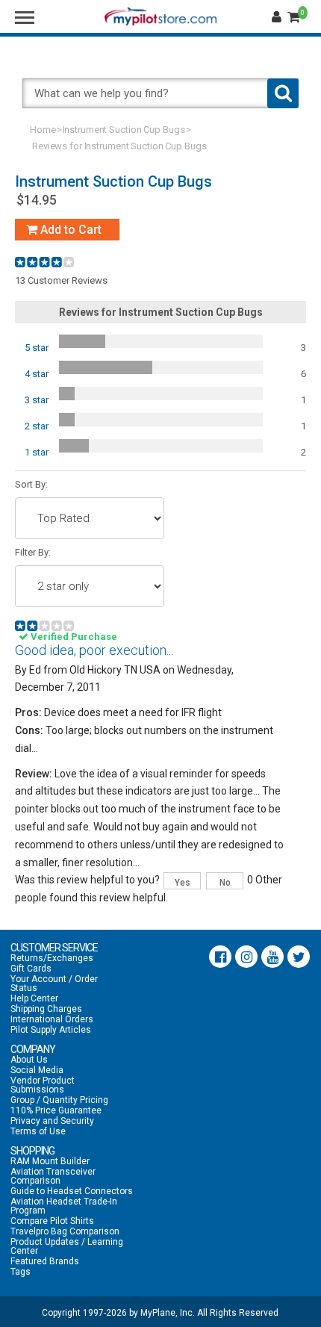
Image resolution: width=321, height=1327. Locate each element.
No (225, 882)
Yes (182, 882)
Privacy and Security (52, 1120)
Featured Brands (44, 1261)
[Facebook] (220, 956)
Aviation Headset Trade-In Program (63, 1206)
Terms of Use (38, 1131)
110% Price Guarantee (56, 1110)
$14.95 (36, 200)
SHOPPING (32, 1151)
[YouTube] (272, 956)
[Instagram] (246, 956)
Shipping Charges (46, 1008)
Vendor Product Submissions (42, 1085)
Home (43, 129)
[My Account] (278, 17)
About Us (29, 1059)
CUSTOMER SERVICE (54, 948)
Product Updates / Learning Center (66, 1246)
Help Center (34, 998)
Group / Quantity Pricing (59, 1100)
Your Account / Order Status (54, 983)
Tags (20, 1271)
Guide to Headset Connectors (71, 1191)
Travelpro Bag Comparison (64, 1231)
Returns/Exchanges (51, 958)
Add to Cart (69, 230)
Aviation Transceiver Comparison (53, 1176)
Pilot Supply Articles (50, 1029)
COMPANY (32, 1049)
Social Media (36, 1070)
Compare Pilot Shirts (52, 1220)
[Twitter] (298, 956)
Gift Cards (31, 968)
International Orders (51, 1019)
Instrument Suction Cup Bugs (124, 129)
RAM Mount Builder (50, 1161)
